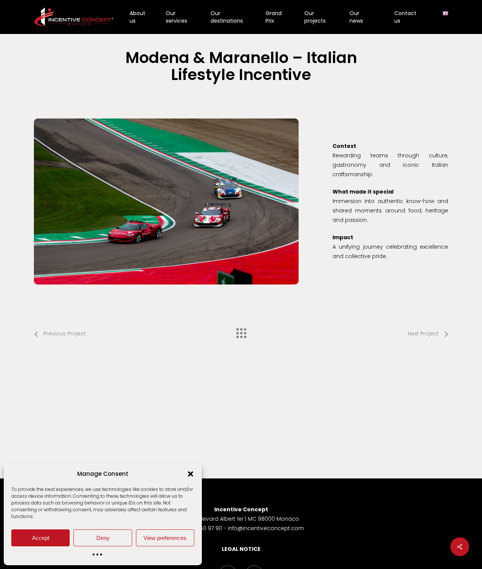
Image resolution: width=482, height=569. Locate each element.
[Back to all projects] (241, 331)
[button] (190, 474)
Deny (103, 538)
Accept (40, 538)
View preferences (164, 538)
